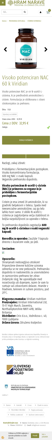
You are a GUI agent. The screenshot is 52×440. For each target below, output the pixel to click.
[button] (46, 50)
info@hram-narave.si (39, 425)
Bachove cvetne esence (36, 415)
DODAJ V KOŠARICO (26, 140)
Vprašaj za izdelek (10, 114)
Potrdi (35, 435)
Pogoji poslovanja (37, 410)
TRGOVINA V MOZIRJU (18, 410)
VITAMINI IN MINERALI (34, 21)
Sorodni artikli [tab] (38, 156)
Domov (4, 21)
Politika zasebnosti (16, 415)
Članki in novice (42, 405)
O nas (29, 405)
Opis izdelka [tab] (14, 156)
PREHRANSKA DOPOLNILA (17, 21)
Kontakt (19, 405)
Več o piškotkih (45, 435)
